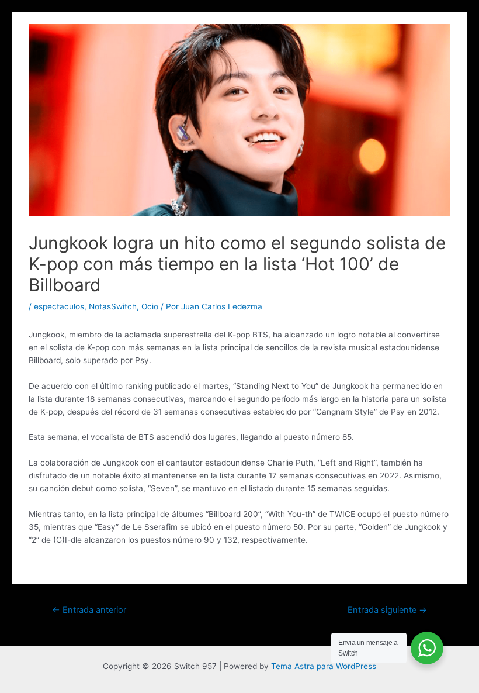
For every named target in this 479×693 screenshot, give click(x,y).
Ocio (149, 306)
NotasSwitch (113, 306)
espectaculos (59, 306)
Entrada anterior (89, 610)
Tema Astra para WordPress (323, 666)
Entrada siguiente (387, 610)
